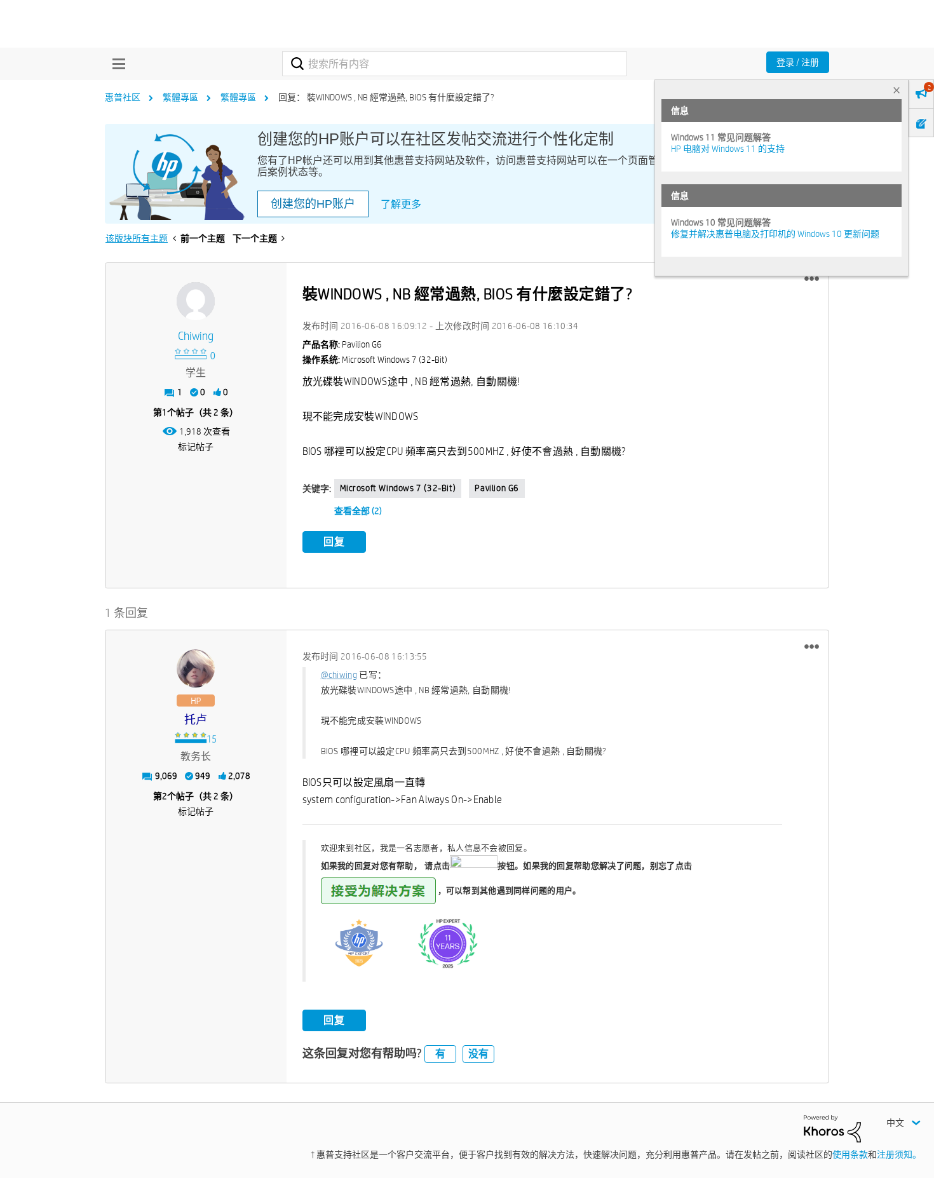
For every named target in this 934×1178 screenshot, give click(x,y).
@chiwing (339, 674)
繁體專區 (180, 97)
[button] (812, 279)
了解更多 (401, 204)
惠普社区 (122, 97)
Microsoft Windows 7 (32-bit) (398, 488)
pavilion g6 (497, 488)
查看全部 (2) (358, 511)
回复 (334, 541)
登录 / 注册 (797, 62)
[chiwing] (196, 301)
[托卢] (196, 668)
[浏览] (115, 63)
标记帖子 (195, 446)
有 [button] (440, 1053)
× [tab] (896, 90)
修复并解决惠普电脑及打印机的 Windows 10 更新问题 (775, 234)
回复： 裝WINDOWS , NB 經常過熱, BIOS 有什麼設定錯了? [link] (386, 97)
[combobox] (454, 63)
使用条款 (850, 1154)
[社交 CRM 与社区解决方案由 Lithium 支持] (832, 1128)
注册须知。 (899, 1154)
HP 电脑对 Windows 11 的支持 (728, 148)
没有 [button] (478, 1053)
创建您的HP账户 (313, 204)
